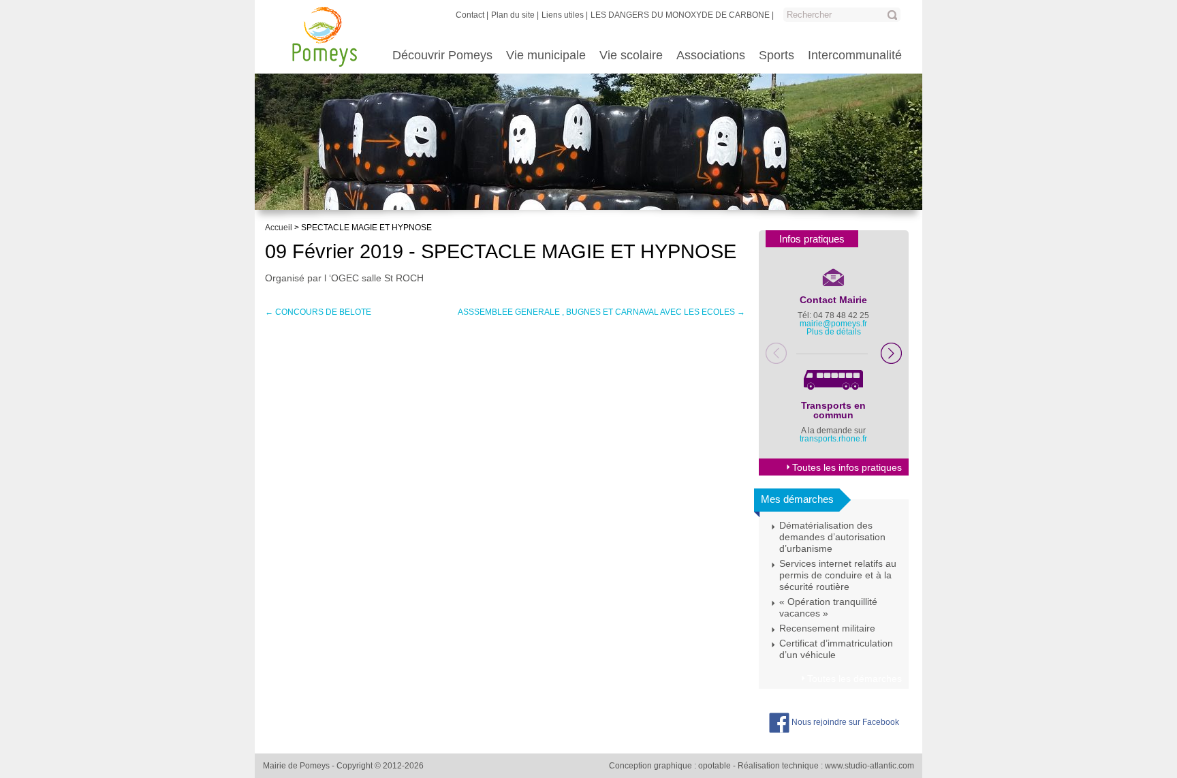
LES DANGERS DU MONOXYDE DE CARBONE (680, 15)
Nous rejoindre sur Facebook (844, 722)
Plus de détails (833, 332)
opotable (714, 766)
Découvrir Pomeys (442, 55)
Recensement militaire (827, 628)
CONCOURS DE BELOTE (318, 312)
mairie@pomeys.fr (833, 323)
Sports (776, 55)
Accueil (278, 227)
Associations (710, 55)
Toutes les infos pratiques (847, 467)
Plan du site (513, 15)
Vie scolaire (631, 55)
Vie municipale (546, 55)
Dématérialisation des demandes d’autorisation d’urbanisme (832, 537)
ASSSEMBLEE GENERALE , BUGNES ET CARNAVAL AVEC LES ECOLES (601, 312)
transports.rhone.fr (833, 439)
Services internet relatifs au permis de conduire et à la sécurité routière (837, 575)
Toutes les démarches (854, 678)
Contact (470, 15)
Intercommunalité (855, 55)
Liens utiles (563, 15)
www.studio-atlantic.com (869, 766)
